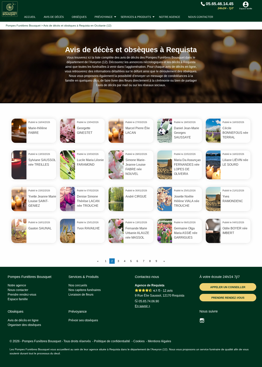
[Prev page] (98, 261)
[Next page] (163, 261)
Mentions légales (159, 341)
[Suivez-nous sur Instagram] (204, 321)
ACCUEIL (30, 16)
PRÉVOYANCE (104, 16)
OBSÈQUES (79, 16)
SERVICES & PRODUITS (136, 16)
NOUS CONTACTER (200, 16)
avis (168, 290)
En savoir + (142, 306)
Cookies (139, 341)
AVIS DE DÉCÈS (54, 16)
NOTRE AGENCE (169, 16)
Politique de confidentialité (112, 341)
